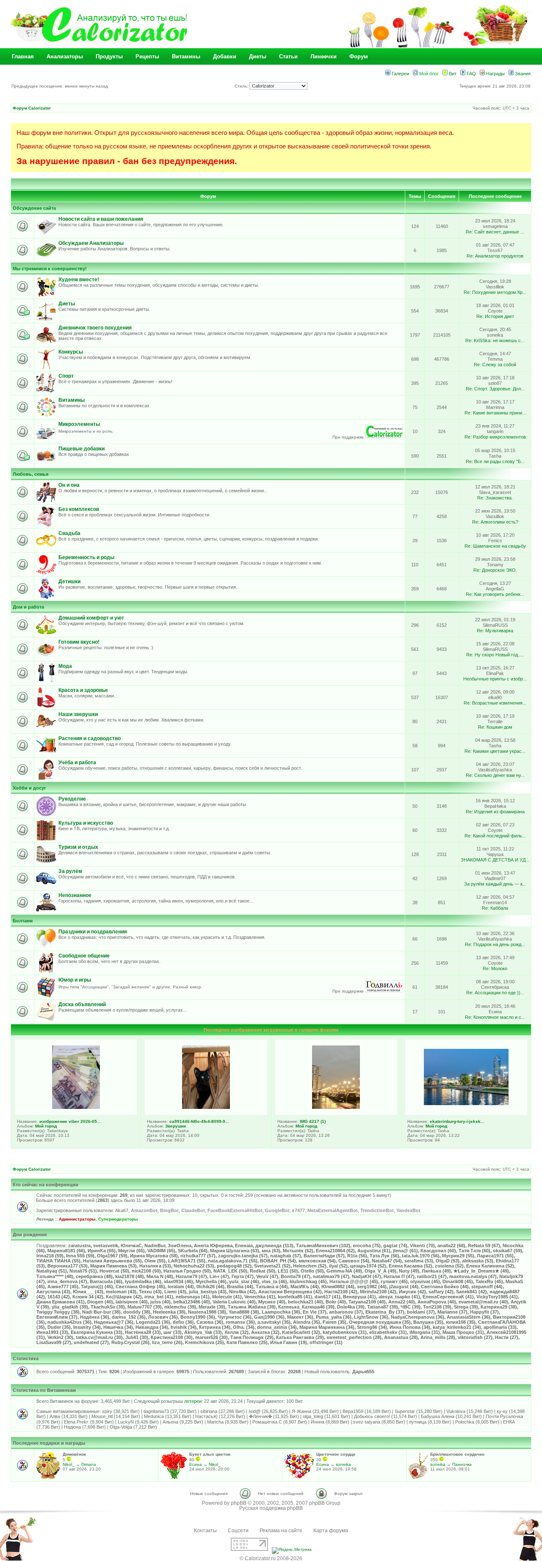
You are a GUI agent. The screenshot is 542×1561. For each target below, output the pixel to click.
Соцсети (238, 1530)
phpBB (238, 1503)
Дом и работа (28, 606)
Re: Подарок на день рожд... (495, 944)
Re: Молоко (495, 968)
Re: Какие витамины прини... (495, 412)
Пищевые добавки (81, 449)
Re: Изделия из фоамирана (495, 811)
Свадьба (69, 533)
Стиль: (242, 86)
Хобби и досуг (29, 787)
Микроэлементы (79, 424)
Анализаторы (65, 56)
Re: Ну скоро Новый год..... (495, 654)
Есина (195, 1464)
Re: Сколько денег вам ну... (495, 775)
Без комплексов (78, 509)
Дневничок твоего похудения (95, 328)
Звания (522, 73)
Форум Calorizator (32, 108)
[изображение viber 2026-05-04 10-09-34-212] (76, 1107)
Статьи (288, 56)
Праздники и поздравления (92, 932)
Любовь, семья (30, 474)
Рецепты (147, 56)
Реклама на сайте (281, 1530)
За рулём (70, 871)
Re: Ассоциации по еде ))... (495, 992)
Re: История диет (495, 316)
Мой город (46, 1126)
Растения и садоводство (89, 738)
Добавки (224, 56)
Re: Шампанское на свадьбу (495, 546)
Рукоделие (72, 799)
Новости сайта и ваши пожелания (100, 219)
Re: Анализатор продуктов (495, 255)
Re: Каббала (495, 908)
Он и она (69, 485)
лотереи (193, 1401)
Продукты (109, 56)
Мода (65, 666)
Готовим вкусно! (79, 642)
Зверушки (175, 1126)
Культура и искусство (85, 823)
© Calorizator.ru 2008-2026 (271, 1558)
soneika (343, 1464)
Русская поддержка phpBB (271, 1508)
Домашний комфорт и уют (91, 618)
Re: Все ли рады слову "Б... (495, 461)
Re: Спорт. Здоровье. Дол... (495, 388)
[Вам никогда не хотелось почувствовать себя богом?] (384, 991)
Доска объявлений (82, 1004)
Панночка (462, 1464)
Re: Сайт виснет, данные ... (495, 231)
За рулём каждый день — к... (495, 883)
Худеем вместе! (78, 280)
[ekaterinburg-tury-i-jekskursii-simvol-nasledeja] (466, 1103)
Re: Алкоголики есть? (495, 521)
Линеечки (323, 56)
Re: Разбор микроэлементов (495, 436)
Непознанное (74, 895)
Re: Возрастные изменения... (495, 702)
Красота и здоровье (83, 690)
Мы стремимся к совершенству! (50, 268)
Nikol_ (69, 1464)
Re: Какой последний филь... (495, 835)
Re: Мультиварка (495, 630)
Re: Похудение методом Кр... (495, 292)
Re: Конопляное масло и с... (495, 1017)
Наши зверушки (78, 714)
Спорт (66, 376)
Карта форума (330, 1530)
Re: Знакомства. (495, 497)
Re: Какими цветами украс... (495, 751)
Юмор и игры (74, 980)
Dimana (88, 1464)
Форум (358, 56)
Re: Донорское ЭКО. (495, 570)
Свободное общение (84, 956)
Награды (495, 73)
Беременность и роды (86, 557)
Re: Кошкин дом (495, 727)
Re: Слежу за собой (495, 364)
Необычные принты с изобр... (495, 678)
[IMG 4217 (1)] (336, 1107)
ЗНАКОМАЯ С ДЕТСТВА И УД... (495, 859)
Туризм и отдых (78, 847)
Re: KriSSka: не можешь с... (495, 340)
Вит (452, 73)
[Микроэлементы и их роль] (384, 437)
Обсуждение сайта (34, 208)
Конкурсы (70, 352)
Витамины (186, 56)
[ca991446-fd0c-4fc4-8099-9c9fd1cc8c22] (206, 1107)
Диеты (257, 56)
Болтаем (23, 920)
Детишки (69, 581)
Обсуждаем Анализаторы (91, 243)
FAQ (470, 73)
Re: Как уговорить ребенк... (495, 594)
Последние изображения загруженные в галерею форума (271, 1029)
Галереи (399, 73)
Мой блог (428, 73)
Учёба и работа (77, 762)
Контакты (205, 1530)
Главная (23, 56)
